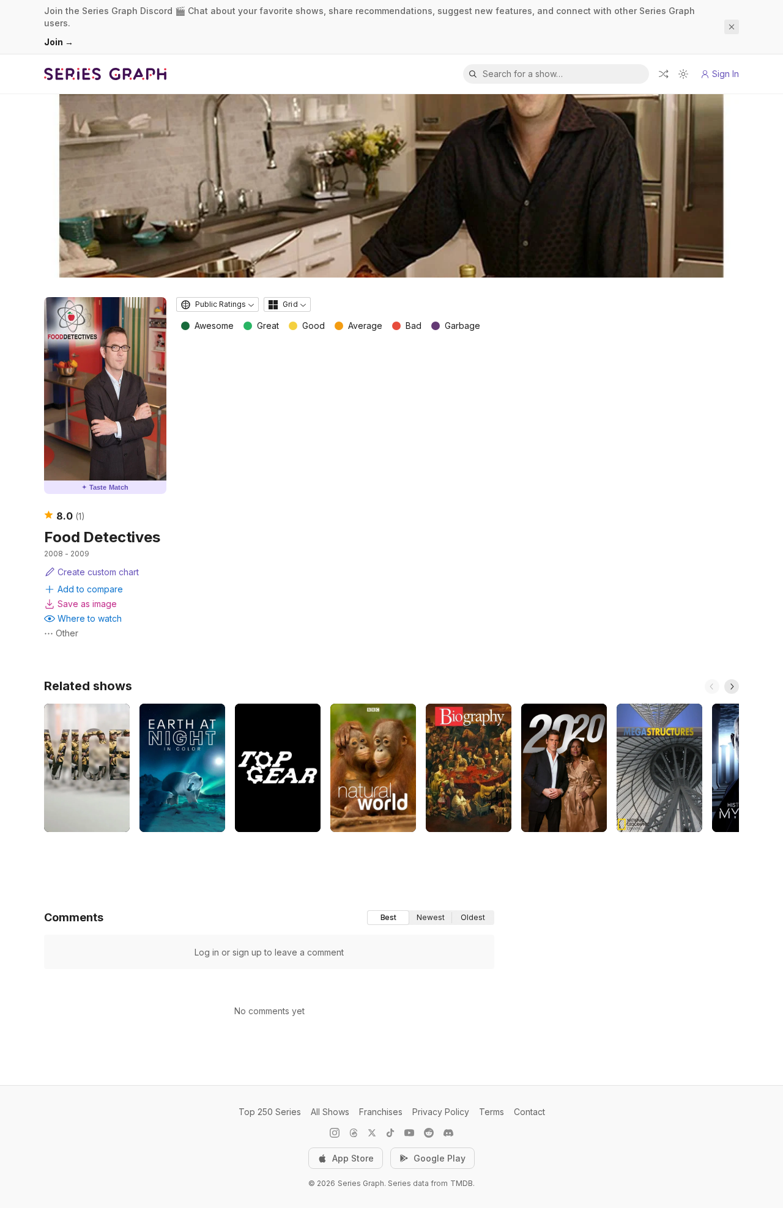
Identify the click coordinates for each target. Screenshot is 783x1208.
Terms (491, 1112)
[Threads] (353, 1133)
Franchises (381, 1112)
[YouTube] (409, 1133)
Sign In (725, 73)
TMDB (461, 1183)
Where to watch (90, 618)
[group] (430, 917)
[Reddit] (429, 1133)
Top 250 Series (270, 1112)
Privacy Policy (440, 1112)
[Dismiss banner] (731, 27)
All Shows (330, 1112)
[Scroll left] (712, 686)
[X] (372, 1133)
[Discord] (448, 1133)
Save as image (87, 603)
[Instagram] (335, 1133)
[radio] (388, 917)
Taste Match (105, 487)
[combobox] (217, 304)
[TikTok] (390, 1133)
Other (67, 633)
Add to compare (90, 589)
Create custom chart (98, 572)
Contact (529, 1112)
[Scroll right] (731, 686)
